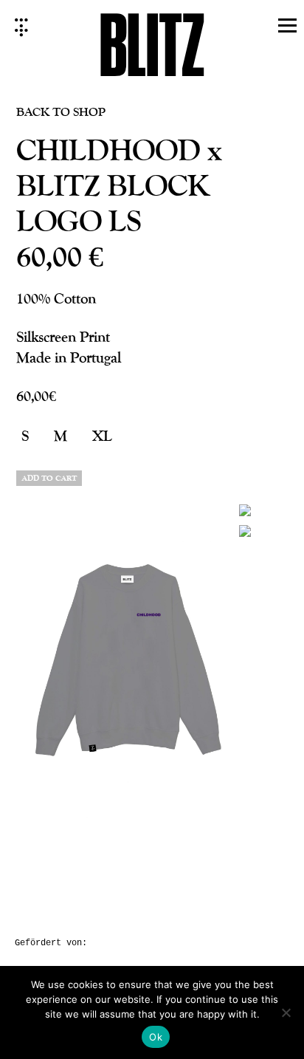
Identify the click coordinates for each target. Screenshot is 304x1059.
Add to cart (49, 478)
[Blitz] (152, 49)
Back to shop (61, 111)
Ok (155, 1037)
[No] (285, 1012)
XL (102, 435)
